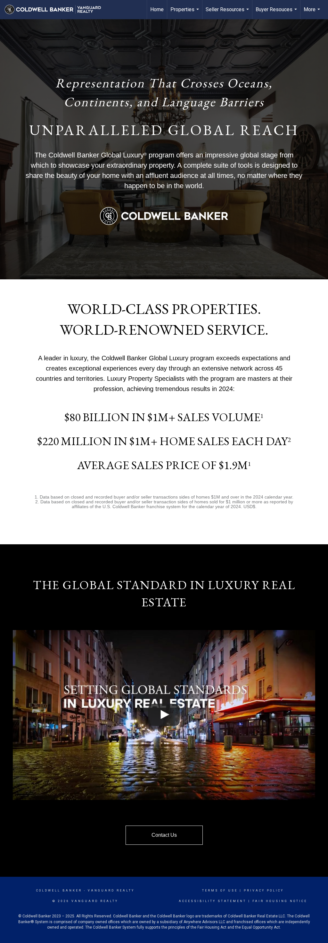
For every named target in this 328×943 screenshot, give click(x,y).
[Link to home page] (56, 9)
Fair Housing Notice (279, 901)
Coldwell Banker (59, 890)
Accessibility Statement (212, 901)
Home (157, 9)
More (313, 12)
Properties (185, 12)
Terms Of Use (220, 890)
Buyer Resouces (277, 12)
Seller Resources (228, 12)
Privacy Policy (264, 890)
